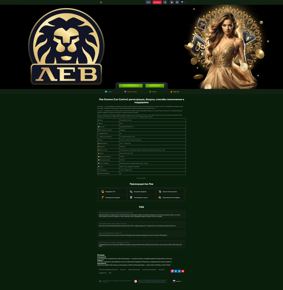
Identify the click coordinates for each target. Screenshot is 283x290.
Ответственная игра (134, 269)
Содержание (102, 273)
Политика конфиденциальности (108, 269)
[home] (101, 2)
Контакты (123, 269)
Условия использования (149, 269)
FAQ (110, 273)
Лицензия (162, 269)
